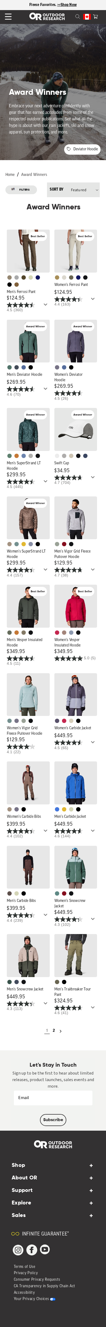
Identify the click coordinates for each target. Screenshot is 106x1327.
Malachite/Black (9, 367)
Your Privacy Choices (31, 1299)
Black (85, 277)
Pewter (16, 277)
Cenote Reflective (85, 456)
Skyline (23, 456)
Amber (23, 544)
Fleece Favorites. (43, 5)
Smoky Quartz (57, 367)
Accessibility (24, 1293)
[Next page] (60, 1031)
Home (10, 175)
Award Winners (34, 175)
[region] (53, 5)
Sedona (16, 456)
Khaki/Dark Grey (71, 456)
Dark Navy (38, 277)
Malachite (9, 456)
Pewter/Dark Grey (64, 456)
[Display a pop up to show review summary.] (46, 306)
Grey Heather (57, 544)
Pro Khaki (31, 277)
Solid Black (9, 284)
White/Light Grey (57, 456)
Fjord (71, 632)
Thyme (16, 544)
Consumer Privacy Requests (37, 1280)
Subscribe (53, 1120)
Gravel (23, 632)
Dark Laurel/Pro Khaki (9, 982)
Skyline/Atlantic (23, 367)
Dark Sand (57, 277)
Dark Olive (23, 277)
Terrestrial (64, 632)
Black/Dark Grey (78, 456)
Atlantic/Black (16, 982)
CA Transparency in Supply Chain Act (45, 1286)
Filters (24, 189)
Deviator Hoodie (85, 149)
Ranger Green (71, 277)
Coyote (16, 284)
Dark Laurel (9, 632)
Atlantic (16, 367)
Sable (9, 544)
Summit (31, 544)
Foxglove (57, 632)
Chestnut (9, 893)
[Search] (71, 16)
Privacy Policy (26, 1273)
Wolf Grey (31, 456)
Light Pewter (64, 277)
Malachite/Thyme (57, 893)
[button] (95, 16)
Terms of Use (24, 1267)
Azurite (57, 809)
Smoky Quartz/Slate (57, 721)
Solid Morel (9, 277)
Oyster (71, 721)
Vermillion (64, 544)
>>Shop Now (67, 5)
